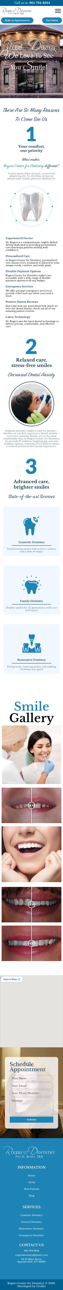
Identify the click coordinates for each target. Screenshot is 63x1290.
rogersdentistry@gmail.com (31, 1255)
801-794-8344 (31, 1250)
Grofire (41, 1286)
